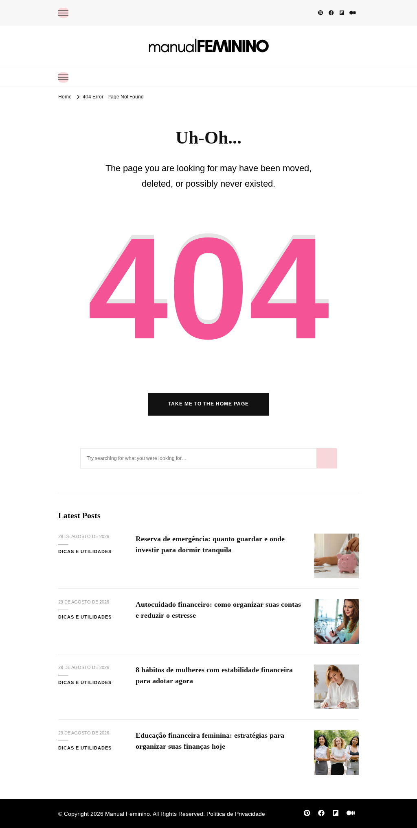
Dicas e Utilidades (85, 551)
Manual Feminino (127, 814)
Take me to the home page (208, 404)
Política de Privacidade (235, 814)
